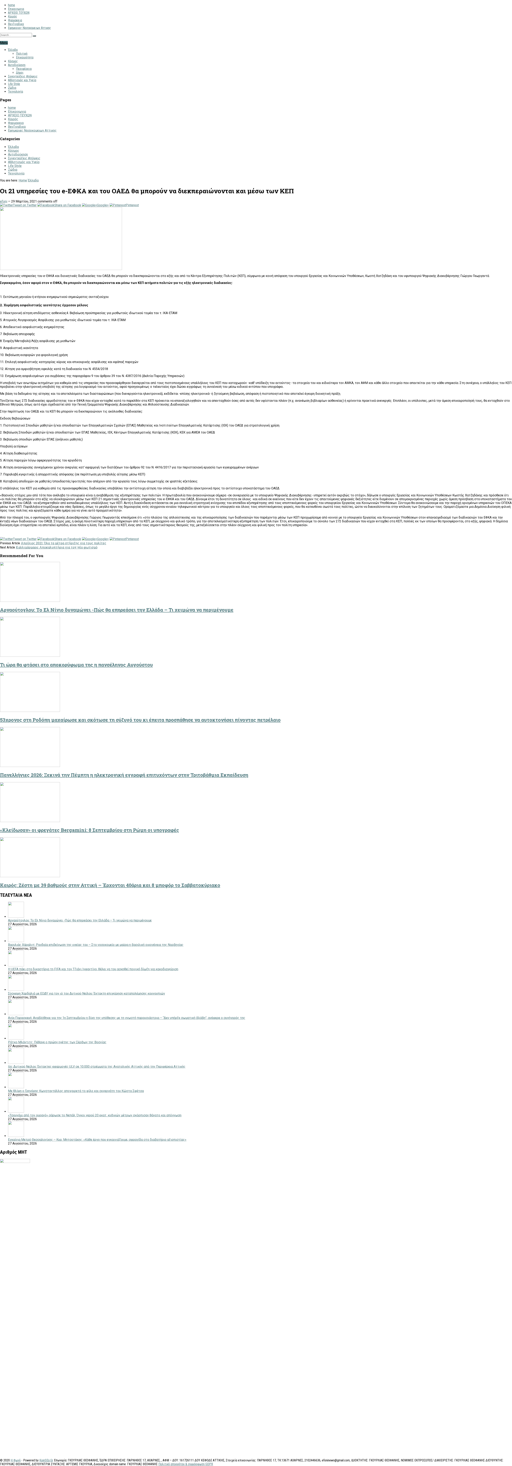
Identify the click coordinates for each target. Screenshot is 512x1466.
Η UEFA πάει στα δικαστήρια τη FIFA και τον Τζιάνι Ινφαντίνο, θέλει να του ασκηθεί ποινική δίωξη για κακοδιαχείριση (93, 969)
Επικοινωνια (16, 9)
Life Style (14, 84)
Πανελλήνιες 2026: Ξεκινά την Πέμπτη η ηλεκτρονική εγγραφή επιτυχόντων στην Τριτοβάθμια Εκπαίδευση (124, 775)
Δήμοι (19, 72)
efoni (3, 201)
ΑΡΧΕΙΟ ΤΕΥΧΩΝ (18, 13)
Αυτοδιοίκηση (16, 65)
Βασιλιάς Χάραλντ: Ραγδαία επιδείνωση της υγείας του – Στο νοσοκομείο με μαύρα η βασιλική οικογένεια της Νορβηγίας (95, 945)
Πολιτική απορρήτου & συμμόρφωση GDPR (185, 1464)
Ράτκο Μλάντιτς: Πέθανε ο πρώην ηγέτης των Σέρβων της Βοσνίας (57, 1042)
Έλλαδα (13, 50)
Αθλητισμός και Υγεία (22, 80)
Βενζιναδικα (16, 24)
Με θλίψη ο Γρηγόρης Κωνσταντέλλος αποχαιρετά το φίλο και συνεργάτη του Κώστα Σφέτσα (76, 1091)
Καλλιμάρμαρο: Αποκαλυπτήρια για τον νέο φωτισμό (56, 547)
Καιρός (12, 16)
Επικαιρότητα (24, 57)
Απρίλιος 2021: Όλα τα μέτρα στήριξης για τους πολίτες (63, 543)
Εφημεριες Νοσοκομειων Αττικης (29, 28)
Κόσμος (13, 61)
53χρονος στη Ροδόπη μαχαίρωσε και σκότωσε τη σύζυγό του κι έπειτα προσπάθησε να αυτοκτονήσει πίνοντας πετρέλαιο (140, 720)
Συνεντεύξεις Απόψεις (23, 76)
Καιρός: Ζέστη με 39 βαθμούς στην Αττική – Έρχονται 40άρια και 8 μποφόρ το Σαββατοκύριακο (110, 885)
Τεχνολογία (15, 91)
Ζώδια (12, 88)
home (11, 5)
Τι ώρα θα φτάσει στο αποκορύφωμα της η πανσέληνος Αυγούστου (76, 665)
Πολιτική (21, 54)
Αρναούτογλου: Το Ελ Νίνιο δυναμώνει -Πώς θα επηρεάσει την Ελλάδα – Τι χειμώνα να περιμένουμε (116, 610)
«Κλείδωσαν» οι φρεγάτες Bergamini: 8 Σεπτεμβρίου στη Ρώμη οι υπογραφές (89, 830)
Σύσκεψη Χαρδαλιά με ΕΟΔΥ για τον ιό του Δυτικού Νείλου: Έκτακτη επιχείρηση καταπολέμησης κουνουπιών (86, 993)
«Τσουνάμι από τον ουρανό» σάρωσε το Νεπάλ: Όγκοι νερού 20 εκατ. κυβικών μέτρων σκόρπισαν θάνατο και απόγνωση (94, 1115)
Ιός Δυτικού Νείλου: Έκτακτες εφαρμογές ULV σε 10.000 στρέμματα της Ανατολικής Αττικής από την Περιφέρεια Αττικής (96, 1066)
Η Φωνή (16, 1460)
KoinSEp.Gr (46, 1460)
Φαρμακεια (15, 20)
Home (23, 180)
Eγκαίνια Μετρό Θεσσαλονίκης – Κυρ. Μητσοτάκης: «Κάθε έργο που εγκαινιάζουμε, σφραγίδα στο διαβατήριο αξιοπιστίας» (97, 1140)
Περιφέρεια (24, 69)
